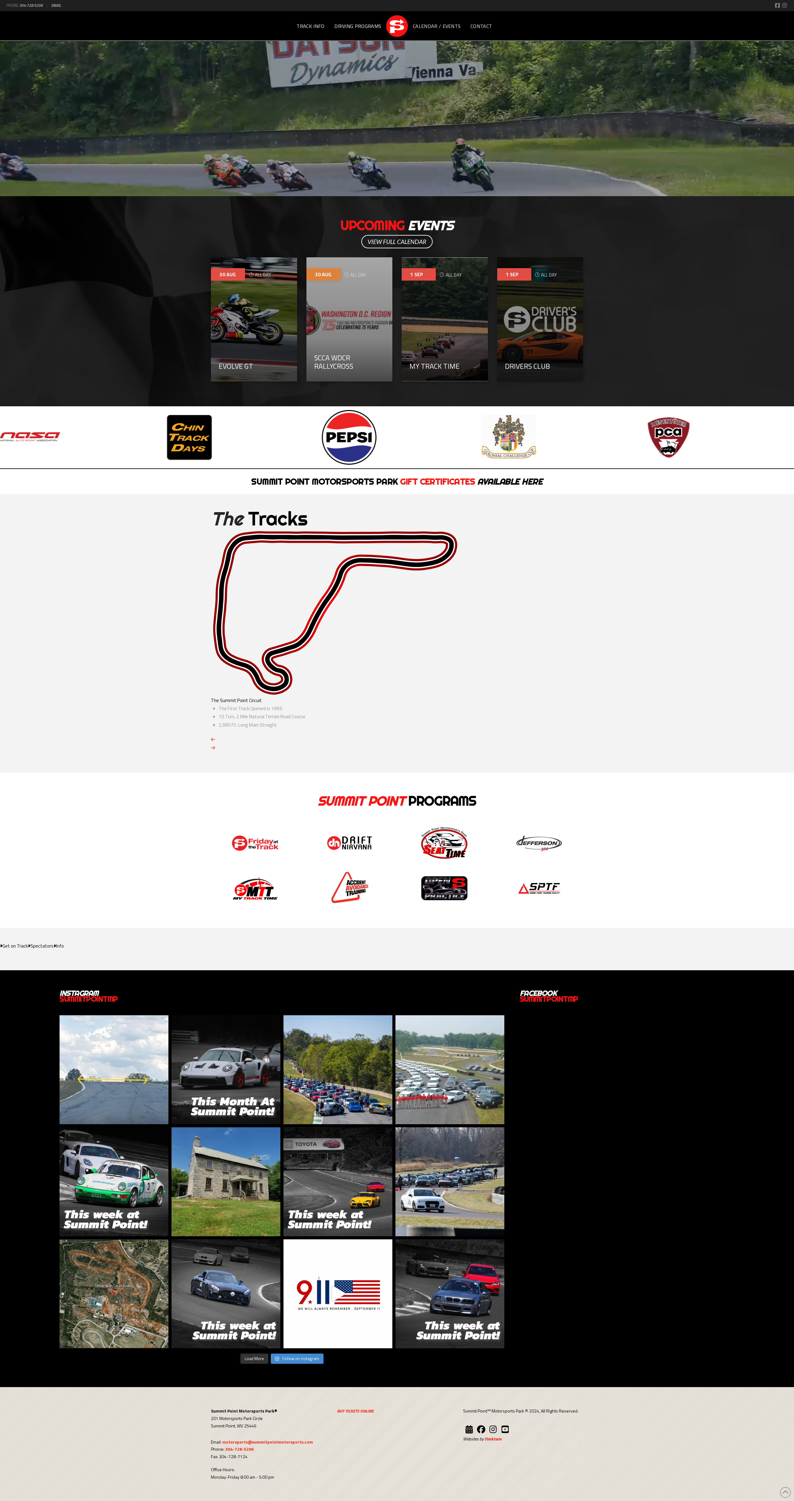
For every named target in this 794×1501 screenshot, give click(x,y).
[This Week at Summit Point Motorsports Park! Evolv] (337, 1181)
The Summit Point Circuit (236, 700)
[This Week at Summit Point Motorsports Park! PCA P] (449, 1293)
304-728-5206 (31, 5)
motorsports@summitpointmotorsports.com (267, 1442)
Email (56, 5)
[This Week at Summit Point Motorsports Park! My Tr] (114, 1181)
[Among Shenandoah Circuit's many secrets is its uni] (114, 1069)
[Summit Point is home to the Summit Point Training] (449, 1069)
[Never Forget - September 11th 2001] (337, 1293)
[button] (14, 946)
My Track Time (434, 366)
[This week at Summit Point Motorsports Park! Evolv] (226, 1293)
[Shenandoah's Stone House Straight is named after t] (226, 1181)
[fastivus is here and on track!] (337, 1069)
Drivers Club (527, 366)
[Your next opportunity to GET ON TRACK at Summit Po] (449, 1181)
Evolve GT (236, 366)
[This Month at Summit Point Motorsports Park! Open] (226, 1069)
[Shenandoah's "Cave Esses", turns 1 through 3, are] (114, 1293)
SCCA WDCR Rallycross (333, 362)
